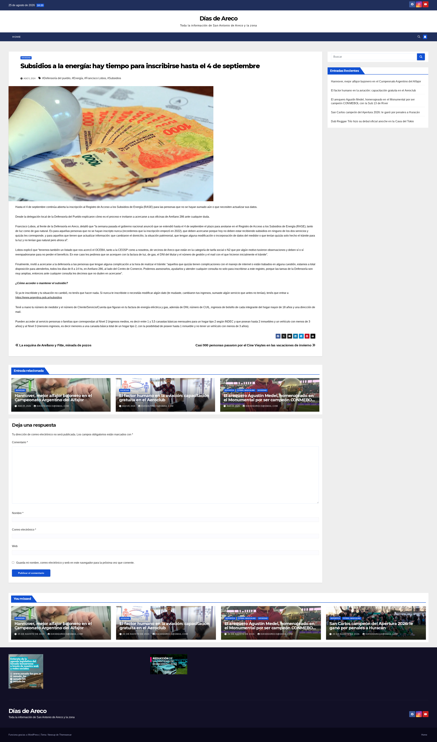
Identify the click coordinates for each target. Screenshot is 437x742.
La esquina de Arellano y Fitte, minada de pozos (55, 345)
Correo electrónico (24, 529)
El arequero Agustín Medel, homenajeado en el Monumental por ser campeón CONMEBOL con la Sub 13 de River (269, 400)
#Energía (77, 78)
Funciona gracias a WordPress (24, 734)
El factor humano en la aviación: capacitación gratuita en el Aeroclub (164, 397)
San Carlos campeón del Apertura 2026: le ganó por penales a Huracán (375, 112)
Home (16, 36)
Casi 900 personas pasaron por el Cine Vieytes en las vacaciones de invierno (253, 345)
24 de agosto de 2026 (136, 634)
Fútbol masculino (246, 390)
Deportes (229, 390)
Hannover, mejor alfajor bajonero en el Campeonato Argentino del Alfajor (53, 397)
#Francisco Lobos (95, 78)
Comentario (20, 442)
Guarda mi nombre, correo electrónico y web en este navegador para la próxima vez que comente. (75, 562)
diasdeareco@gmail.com (53, 406)
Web (15, 546)
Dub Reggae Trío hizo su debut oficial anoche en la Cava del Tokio (372, 121)
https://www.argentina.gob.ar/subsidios (38, 297)
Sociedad (26, 58)
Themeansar (65, 734)
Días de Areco (218, 18)
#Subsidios (114, 78)
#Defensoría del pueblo (56, 78)
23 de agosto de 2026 (346, 634)
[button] (419, 36)
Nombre (17, 513)
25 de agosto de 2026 (31, 634)
